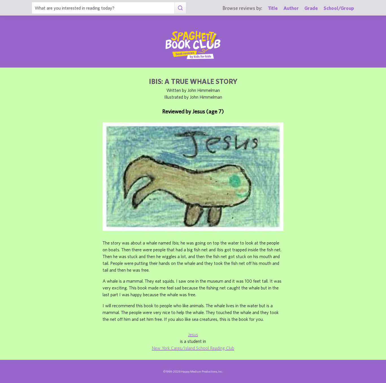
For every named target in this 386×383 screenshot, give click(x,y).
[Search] (180, 8)
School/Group (339, 8)
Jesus (193, 334)
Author (291, 8)
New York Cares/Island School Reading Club (193, 347)
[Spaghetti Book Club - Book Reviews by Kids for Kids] (193, 45)
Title (273, 8)
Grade (311, 8)
